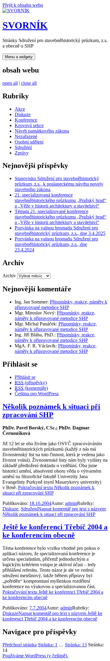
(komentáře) (31, 388)
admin (71, 503)
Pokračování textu (48, 490)
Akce (20, 109)
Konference (26, 120)
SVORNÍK (25, 25)
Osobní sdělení (29, 141)
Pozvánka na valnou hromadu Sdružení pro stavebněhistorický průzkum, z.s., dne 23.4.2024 (56, 244)
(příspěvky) (31, 382)
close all (29, 83)
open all (10, 83)
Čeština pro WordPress (37, 393)
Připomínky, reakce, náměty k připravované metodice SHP (61, 304)
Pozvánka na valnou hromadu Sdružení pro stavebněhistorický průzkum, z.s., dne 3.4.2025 (60, 230)
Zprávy (22, 152)
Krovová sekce (29, 125)
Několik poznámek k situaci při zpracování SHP (51, 411)
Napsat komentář (54, 511)
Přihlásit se (25, 377)
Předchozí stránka (19, 644)
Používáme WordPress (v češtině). (35, 655)
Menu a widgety (19, 57)
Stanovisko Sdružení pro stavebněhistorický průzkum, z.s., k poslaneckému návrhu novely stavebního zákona (59, 184)
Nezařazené (26, 136)
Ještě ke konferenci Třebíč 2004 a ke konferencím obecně (55, 531)
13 (76, 644)
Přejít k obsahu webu (22, 5)
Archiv (9, 275)
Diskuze (23, 114)
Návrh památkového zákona (42, 130)
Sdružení (23, 147)
